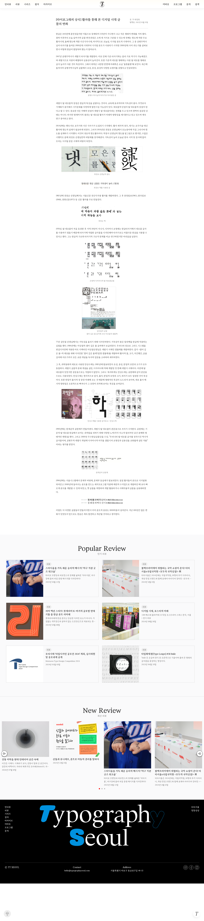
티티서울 (195, 807)
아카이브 (47, 4)
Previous (4, 754)
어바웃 (166, 4)
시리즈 (27, 4)
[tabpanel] (25, 746)
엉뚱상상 (195, 810)
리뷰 (17, 4)
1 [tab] (99, 788)
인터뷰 (8, 4)
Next (200, 754)
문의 (188, 4)
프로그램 (178, 4)
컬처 (37, 4)
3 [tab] (104, 788)
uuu (110, 521)
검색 (197, 4)
